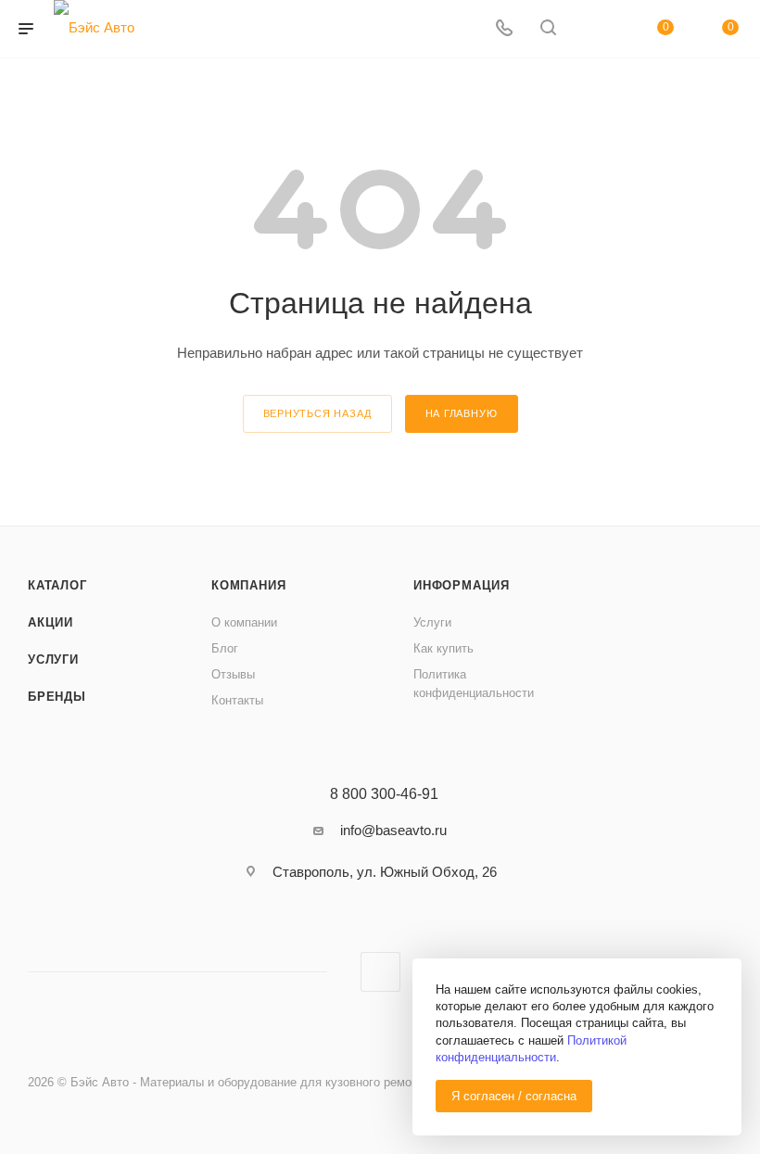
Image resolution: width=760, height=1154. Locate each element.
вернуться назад (317, 413)
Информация (461, 585)
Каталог (57, 585)
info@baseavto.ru (393, 830)
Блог (224, 648)
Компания (248, 585)
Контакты (237, 700)
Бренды (57, 697)
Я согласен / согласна (513, 1096)
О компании (244, 622)
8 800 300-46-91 (384, 794)
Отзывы (233, 674)
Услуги (53, 659)
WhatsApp (380, 972)
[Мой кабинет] (592, 29)
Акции (50, 622)
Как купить (443, 648)
